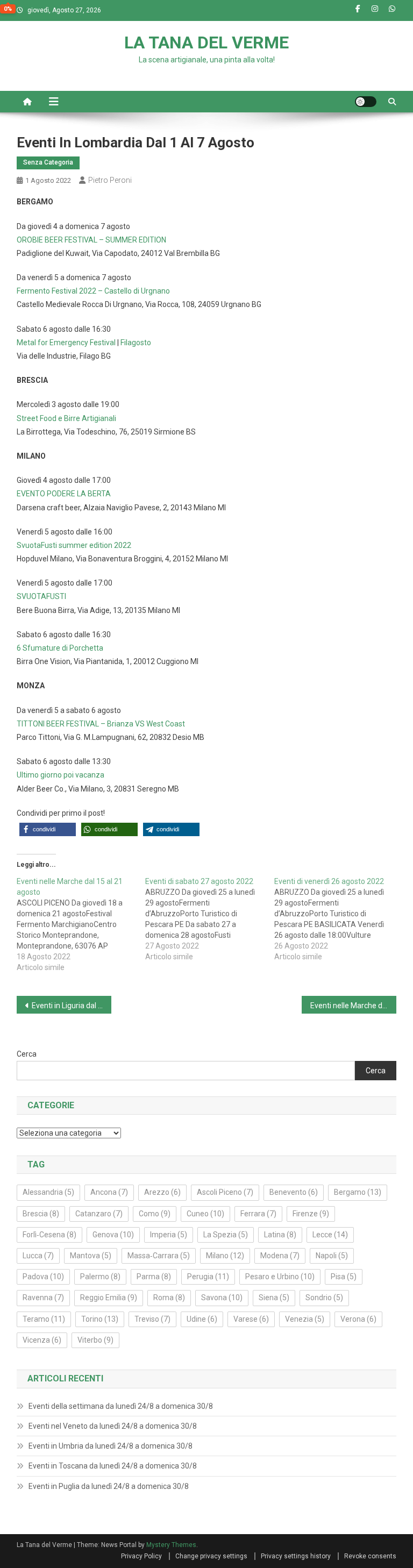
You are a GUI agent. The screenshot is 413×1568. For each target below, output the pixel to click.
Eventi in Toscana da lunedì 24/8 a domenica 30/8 (113, 1466)
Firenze (311, 1213)
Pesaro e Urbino (280, 1276)
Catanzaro (99, 1213)
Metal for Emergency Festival (66, 342)
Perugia (208, 1276)
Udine (202, 1319)
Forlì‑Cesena (49, 1234)
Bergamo (357, 1192)
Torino (99, 1319)
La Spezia (225, 1234)
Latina (280, 1234)
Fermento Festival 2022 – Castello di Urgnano (93, 291)
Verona (358, 1319)
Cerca (27, 1054)
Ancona (109, 1192)
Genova (113, 1234)
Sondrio (324, 1297)
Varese (251, 1319)
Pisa (344, 1276)
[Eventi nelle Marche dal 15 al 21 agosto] (81, 924)
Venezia (304, 1319)
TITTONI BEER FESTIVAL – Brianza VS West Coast (101, 723)
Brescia (41, 1213)
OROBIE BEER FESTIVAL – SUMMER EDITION (91, 240)
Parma (154, 1276)
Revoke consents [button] (370, 1556)
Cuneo (205, 1213)
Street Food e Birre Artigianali (66, 418)
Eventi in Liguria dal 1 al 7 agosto (72, 1005)
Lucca (38, 1255)
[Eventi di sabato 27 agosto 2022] (209, 919)
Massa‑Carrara (158, 1255)
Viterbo (95, 1340)
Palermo (100, 1276)
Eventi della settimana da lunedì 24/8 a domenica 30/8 (121, 1406)
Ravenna (43, 1297)
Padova (43, 1276)
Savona (222, 1297)
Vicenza (42, 1340)
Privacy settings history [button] (296, 1556)
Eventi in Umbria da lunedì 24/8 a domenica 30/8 (111, 1446)
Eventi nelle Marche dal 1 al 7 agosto (353, 1005)
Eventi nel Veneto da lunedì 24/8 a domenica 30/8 (113, 1426)
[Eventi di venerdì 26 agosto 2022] (338, 919)
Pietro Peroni (110, 180)
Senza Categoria (48, 162)
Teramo (44, 1319)
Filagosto (135, 342)
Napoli (332, 1255)
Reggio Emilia (108, 1297)
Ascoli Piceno (225, 1192)
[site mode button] (365, 101)
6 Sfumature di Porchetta (60, 648)
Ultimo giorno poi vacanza (60, 775)
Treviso (152, 1319)
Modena (280, 1255)
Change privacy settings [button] (211, 1556)
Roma (169, 1297)
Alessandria (48, 1192)
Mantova (90, 1255)
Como (154, 1213)
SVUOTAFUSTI (41, 596)
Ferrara (258, 1213)
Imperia (168, 1234)
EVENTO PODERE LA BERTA (64, 493)
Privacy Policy (141, 1556)
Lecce (330, 1234)
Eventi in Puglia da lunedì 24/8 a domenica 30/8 (109, 1486)
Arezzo (162, 1192)
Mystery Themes (171, 1545)
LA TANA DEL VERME (206, 42)
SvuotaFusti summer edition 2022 (74, 545)
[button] (47, 829)
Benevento (293, 1192)
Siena (274, 1297)
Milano (225, 1255)
